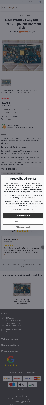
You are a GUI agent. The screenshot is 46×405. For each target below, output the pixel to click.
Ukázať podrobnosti (23, 227)
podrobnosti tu (30, 198)
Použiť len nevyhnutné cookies (23, 222)
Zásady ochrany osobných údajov (23, 210)
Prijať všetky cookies (23, 216)
